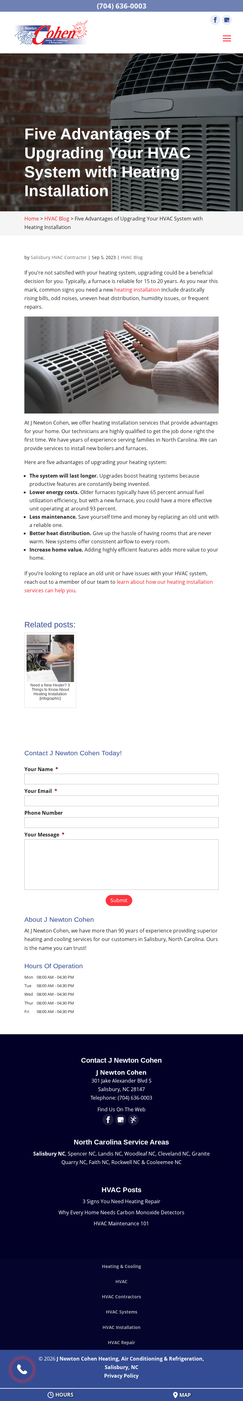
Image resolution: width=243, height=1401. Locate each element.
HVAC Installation (121, 1327)
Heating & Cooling (121, 1266)
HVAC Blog (132, 257)
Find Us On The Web (121, 1109)
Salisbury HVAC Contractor (59, 257)
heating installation (137, 289)
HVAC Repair (121, 1342)
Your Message (44, 834)
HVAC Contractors (121, 1297)
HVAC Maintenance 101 (121, 1223)
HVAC (121, 1281)
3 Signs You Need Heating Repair (121, 1201)
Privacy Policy (121, 1375)
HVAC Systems (121, 1312)
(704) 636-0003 (121, 5)
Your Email (40, 791)
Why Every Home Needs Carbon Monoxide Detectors (121, 1212)
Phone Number (43, 813)
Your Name (41, 769)
